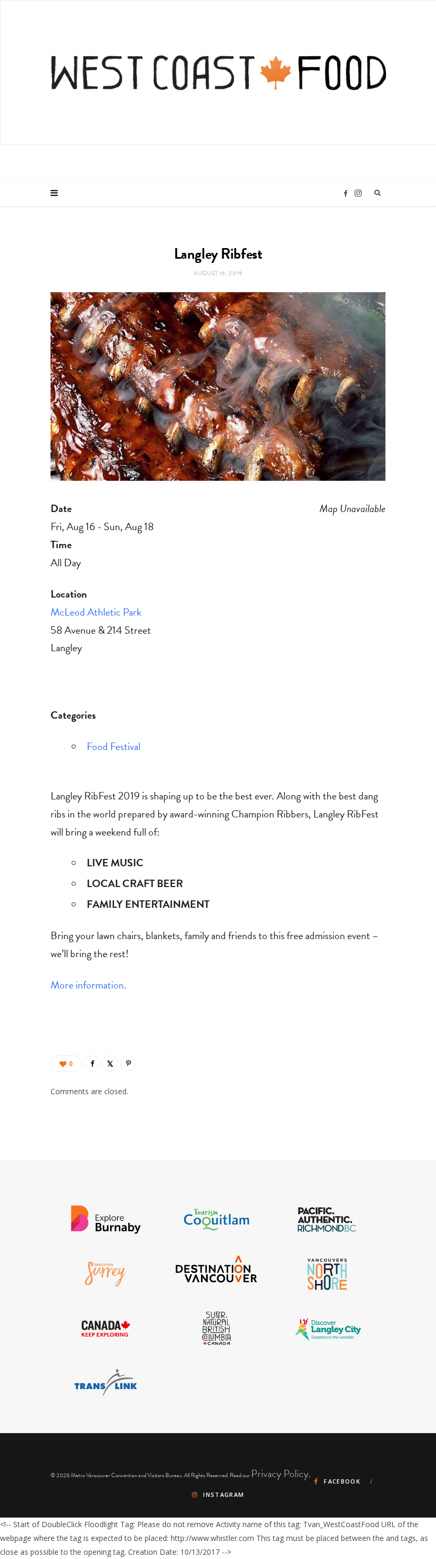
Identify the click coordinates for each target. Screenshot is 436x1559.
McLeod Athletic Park (96, 612)
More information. (89, 985)
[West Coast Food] (218, 72)
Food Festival (113, 746)
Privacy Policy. (281, 1473)
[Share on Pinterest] (128, 1063)
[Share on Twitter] (110, 1063)
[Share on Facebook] (92, 1063)
